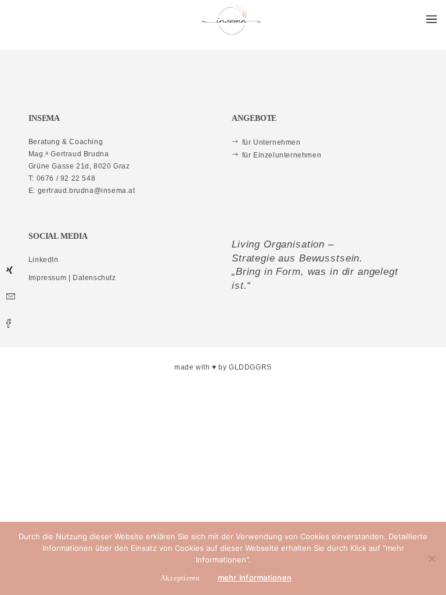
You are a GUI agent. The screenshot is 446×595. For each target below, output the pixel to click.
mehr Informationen (255, 577)
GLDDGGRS (250, 367)
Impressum (47, 278)
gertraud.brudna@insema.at (86, 191)
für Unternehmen (271, 142)
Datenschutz (94, 278)
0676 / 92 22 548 (66, 178)
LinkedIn (43, 260)
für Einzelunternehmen (281, 155)
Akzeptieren (180, 578)
